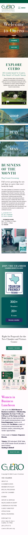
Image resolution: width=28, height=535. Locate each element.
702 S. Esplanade (7, 214)
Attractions (5, 511)
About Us (4, 481)
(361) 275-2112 (6, 525)
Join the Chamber (7, 492)
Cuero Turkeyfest (7, 508)
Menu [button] (23, 8)
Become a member (14, 320)
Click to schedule (7, 216)
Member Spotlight (7, 487)
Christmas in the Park (9, 505)
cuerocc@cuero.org (8, 528)
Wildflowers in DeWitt (9, 503)
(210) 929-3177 (7, 213)
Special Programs (8, 489)
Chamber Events (7, 484)
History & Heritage (8, 500)
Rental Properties (7, 514)
